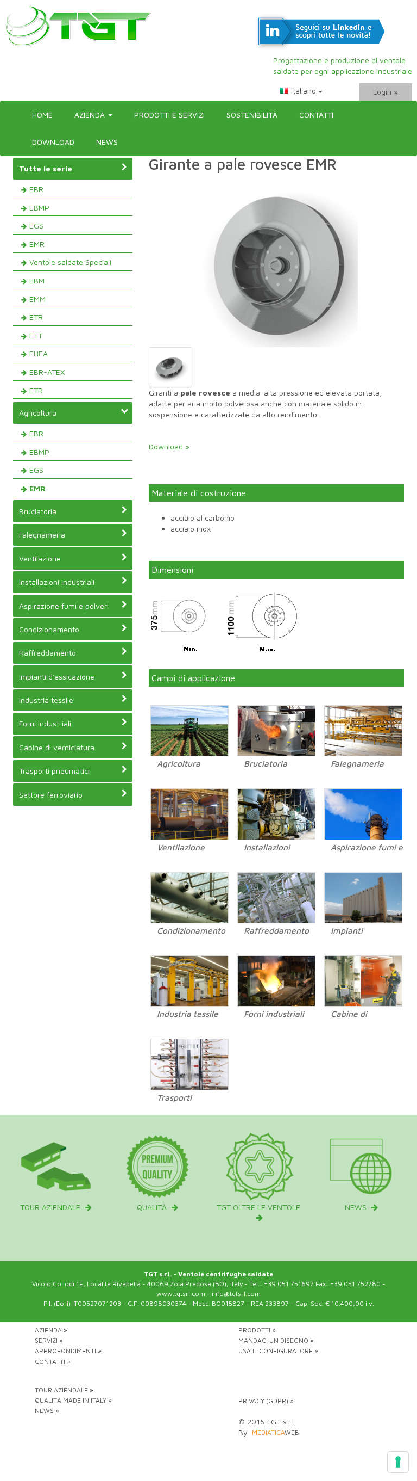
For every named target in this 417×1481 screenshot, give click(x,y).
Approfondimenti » (68, 1351)
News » (47, 1410)
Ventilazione (40, 558)
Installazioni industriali (56, 582)
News (107, 141)
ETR (36, 317)
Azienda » (51, 1330)
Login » (385, 91)
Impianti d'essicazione (56, 676)
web (275, 1432)
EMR (37, 244)
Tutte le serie (45, 168)
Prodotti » (257, 1330)
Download (53, 141)
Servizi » (49, 1340)
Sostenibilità (251, 114)
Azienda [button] (90, 114)
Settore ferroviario (51, 794)
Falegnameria (42, 534)
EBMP (39, 207)
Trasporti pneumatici (54, 770)
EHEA (38, 353)
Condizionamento (49, 629)
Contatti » (53, 1361)
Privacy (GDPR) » (266, 1401)
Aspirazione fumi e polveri (64, 605)
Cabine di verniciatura (56, 747)
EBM (37, 280)
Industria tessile (46, 700)
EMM (37, 299)
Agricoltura (37, 412)
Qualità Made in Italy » (73, 1400)
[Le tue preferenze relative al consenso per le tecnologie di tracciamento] (398, 1462)
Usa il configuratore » (278, 1351)
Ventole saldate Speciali (70, 262)
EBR (36, 189)
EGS (36, 225)
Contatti (316, 114)
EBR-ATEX (47, 372)
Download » (169, 446)
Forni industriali (45, 723)
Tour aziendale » (64, 1390)
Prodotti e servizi (169, 114)
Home (42, 114)
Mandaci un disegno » (276, 1340)
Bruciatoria (37, 511)
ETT (35, 335)
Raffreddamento (47, 652)
